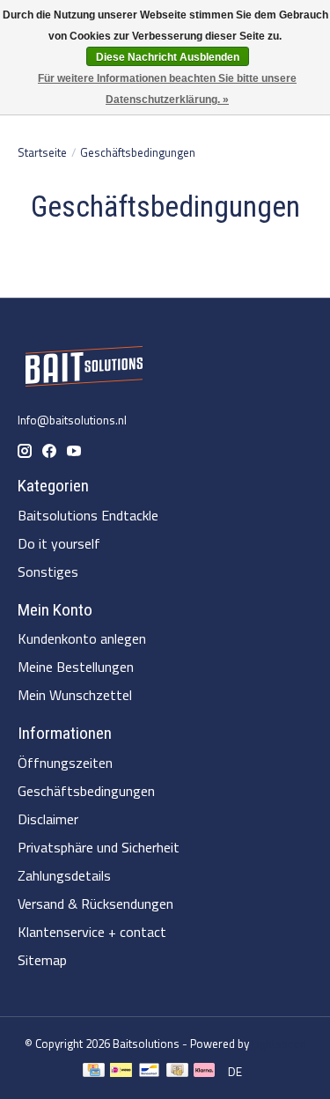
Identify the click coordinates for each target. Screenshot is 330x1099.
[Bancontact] (149, 1072)
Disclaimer (48, 819)
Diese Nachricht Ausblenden (167, 57)
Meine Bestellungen (76, 666)
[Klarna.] (204, 1072)
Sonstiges (48, 571)
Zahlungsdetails (64, 875)
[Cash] (177, 1072)
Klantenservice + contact (92, 931)
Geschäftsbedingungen (86, 790)
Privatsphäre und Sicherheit (99, 847)
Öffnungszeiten (65, 762)
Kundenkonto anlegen (82, 638)
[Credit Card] (94, 1072)
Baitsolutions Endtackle (88, 515)
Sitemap (42, 959)
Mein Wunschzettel (75, 694)
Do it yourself (59, 543)
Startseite (42, 152)
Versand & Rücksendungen (95, 903)
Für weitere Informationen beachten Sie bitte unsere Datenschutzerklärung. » (167, 89)
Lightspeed (279, 1043)
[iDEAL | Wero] (121, 1072)
